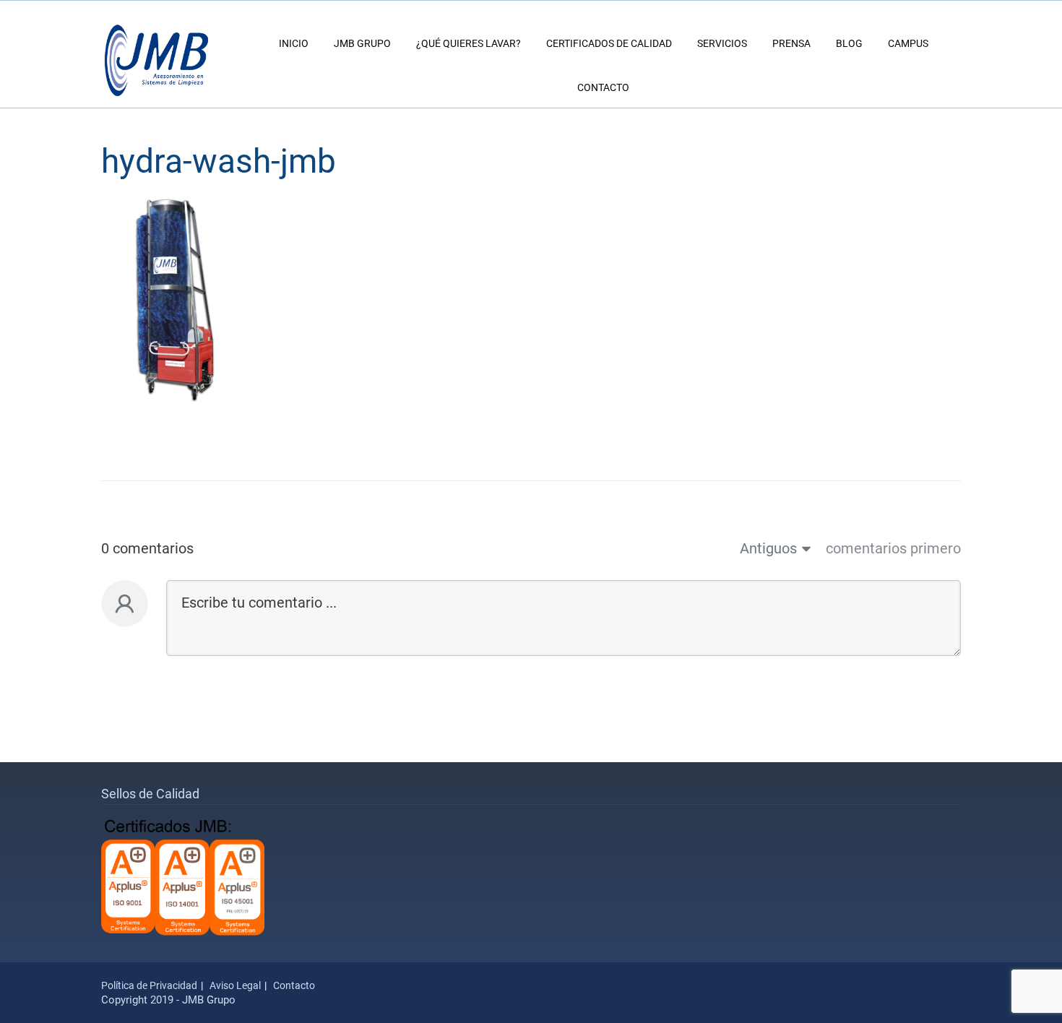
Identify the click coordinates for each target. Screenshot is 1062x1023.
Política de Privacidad (149, 985)
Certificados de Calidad (609, 43)
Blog (849, 43)
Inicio (293, 43)
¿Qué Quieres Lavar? (468, 43)
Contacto (603, 87)
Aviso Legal (235, 985)
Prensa (791, 43)
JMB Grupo (362, 43)
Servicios (722, 43)
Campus (908, 43)
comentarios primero (893, 548)
